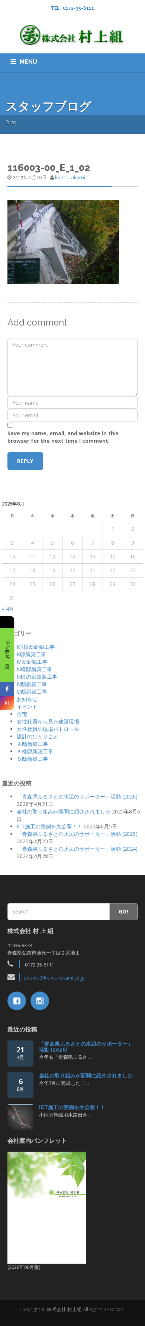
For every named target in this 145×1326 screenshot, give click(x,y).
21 (20, 1053)
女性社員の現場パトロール (48, 728)
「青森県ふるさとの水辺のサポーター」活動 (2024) (77, 848)
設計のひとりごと (37, 736)
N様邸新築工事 (34, 669)
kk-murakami (70, 177)
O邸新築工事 (32, 691)
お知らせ (27, 699)
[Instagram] (7, 703)
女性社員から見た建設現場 (48, 721)
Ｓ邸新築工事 (32, 758)
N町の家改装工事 (37, 676)
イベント (27, 706)
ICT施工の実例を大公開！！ (49, 826)
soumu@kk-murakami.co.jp (54, 977)
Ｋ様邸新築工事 (35, 751)
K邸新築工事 (31, 654)
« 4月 (8, 608)
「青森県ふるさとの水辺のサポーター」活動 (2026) (77, 796)
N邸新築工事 (32, 684)
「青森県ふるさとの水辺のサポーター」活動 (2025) (77, 833)
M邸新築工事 (32, 661)
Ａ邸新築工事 (32, 743)
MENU (28, 61)
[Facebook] (7, 689)
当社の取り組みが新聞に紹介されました (63, 811)
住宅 (22, 714)
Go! (123, 911)
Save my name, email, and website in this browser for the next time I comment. (63, 437)
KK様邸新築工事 (36, 646)
